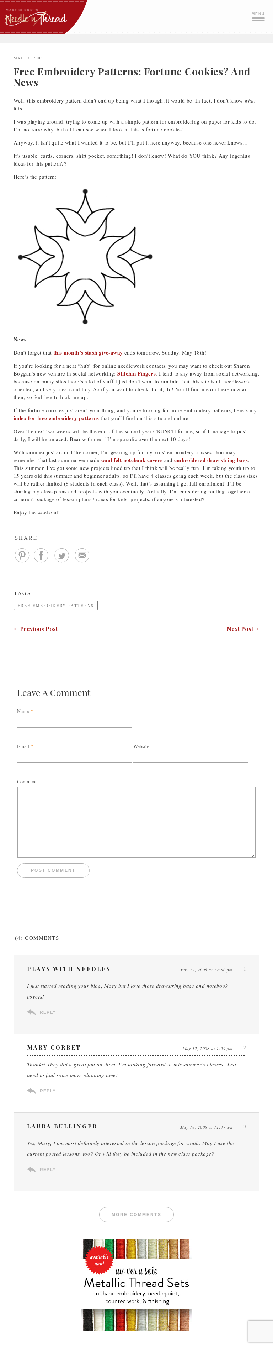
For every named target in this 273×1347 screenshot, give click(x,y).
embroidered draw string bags (211, 460)
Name (23, 711)
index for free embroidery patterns (56, 418)
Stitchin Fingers (136, 373)
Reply (48, 1012)
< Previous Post (36, 629)
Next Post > (243, 629)
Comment (27, 781)
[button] (259, 16)
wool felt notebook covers (131, 460)
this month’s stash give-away (88, 352)
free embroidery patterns (56, 605)
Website (141, 746)
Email (23, 746)
